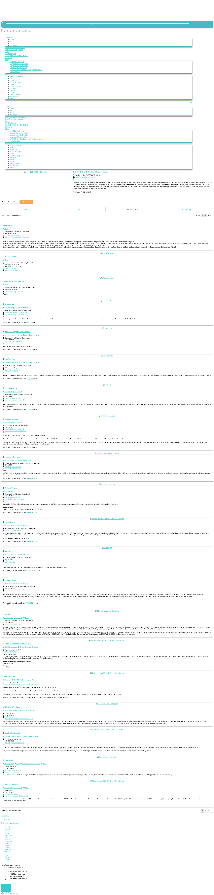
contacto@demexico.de (12, 794)
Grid (204, 215)
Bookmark (6, 202)
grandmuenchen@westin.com (14, 291)
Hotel (77, 172)
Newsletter (207, 9)
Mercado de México (12, 784)
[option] (107, 599)
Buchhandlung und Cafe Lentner (17, 332)
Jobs (211, 5)
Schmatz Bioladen (11, 419)
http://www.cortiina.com (12, 270)
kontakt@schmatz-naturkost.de (14, 429)
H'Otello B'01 (8, 225)
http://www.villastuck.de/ (13, 468)
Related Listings (132, 210)
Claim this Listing (27, 202)
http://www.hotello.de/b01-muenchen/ (17, 237)
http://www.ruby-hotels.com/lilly (86, 177)
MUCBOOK (29, 571)
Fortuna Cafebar (11, 488)
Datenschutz (5, 820)
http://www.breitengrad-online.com (16, 314)
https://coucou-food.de (12, 652)
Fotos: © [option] (6, 605)
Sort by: (13, 215)
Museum (28, 460)
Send (6, 888)
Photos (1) (27, 210)
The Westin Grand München (13, 281)
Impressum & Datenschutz (201, 11)
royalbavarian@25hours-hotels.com (16, 590)
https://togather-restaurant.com (14, 743)
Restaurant (13, 647)
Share (15, 202)
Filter (3, 215)
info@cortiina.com (11, 268)
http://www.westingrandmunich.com (16, 293)
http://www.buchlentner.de (13, 341)
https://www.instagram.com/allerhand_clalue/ (19, 719)
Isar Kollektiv (10, 522)
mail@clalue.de (10, 717)
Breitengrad (9, 304)
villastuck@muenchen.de (13, 467)
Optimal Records (11, 388)
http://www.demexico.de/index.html (16, 796)
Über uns (209, 3)
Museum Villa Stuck (12, 457)
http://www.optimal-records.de (14, 400)
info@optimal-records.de (13, 398)
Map (79, 210)
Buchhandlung (35, 335)
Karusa (7, 551)
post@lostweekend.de (12, 369)
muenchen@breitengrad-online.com (16, 312)
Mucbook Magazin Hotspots (98, 172)
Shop (27, 308)
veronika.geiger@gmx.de (13, 770)
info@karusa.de (10, 561)
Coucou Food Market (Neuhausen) (18, 644)
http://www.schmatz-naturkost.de (15, 431)
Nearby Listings (186, 210)
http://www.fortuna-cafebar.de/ (14, 499)
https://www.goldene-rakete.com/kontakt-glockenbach (22, 684)
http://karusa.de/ (10, 563)
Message (4, 879)
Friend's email (6, 867)
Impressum (5, 816)
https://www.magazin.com (13, 624)
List (198, 215)
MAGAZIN (9, 614)
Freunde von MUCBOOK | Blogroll (198, 7)
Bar (83, 172)
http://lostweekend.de (11, 371)
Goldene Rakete (9, 676)
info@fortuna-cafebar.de (13, 498)
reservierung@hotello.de (13, 235)
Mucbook (30, 322)
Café (26, 335)
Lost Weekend (10, 359)
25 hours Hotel (10, 580)
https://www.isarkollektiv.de (14, 530)
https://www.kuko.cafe (12, 772)
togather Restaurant (12, 733)
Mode (6, 710)
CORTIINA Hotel (9, 257)
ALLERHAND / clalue (11, 707)
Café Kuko (9, 760)
